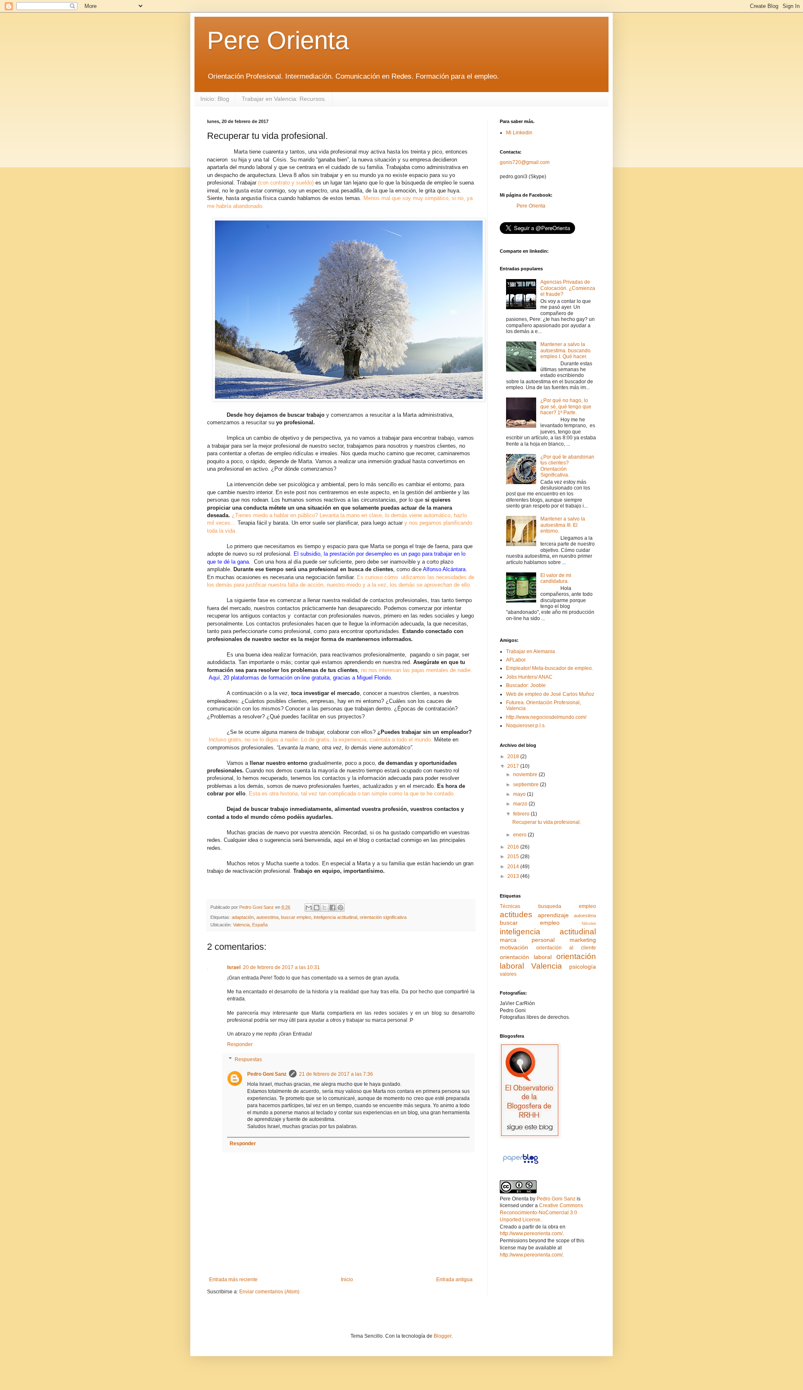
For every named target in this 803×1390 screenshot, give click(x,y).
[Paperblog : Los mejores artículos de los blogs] (520, 1164)
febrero (522, 814)
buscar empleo (296, 917)
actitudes (516, 914)
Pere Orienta (278, 40)
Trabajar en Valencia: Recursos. (284, 98)
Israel (233, 967)
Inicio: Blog (214, 98)
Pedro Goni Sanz (266, 1074)
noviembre (526, 774)
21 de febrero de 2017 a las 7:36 (336, 1074)
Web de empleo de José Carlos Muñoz (550, 694)
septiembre (526, 784)
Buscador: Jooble (526, 685)
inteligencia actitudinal (335, 917)
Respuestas (248, 1059)
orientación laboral (526, 957)
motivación (514, 947)
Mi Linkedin (519, 133)
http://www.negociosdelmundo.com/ (546, 717)
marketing (583, 939)
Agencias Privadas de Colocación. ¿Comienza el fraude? (567, 288)
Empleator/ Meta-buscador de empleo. (549, 668)
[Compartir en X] (324, 907)
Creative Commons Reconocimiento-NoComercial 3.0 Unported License (541, 1213)
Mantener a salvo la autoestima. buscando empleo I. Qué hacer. (565, 350)
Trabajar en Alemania (530, 651)
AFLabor (516, 660)
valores (508, 974)
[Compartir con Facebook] (332, 907)
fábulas (589, 923)
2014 (513, 866)
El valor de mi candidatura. (555, 578)
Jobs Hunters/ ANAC (529, 677)
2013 (513, 876)
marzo (521, 804)
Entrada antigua (454, 1279)
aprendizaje (553, 915)
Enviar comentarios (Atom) (269, 1292)
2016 (513, 847)
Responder (240, 1044)
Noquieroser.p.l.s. (526, 725)
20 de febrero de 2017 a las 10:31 (281, 967)
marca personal (527, 939)
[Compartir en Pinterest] (340, 907)
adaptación (243, 917)
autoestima (267, 917)
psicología (582, 966)
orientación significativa (383, 917)
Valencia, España (250, 924)
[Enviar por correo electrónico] (308, 907)
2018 (513, 756)
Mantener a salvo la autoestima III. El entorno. (562, 525)
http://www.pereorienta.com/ (531, 1233)
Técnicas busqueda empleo (548, 906)
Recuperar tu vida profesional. (546, 822)
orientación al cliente (566, 948)
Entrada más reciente (233, 1279)
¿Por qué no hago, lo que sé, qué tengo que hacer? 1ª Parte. (565, 406)
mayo (520, 794)
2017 (513, 766)
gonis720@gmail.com (525, 162)
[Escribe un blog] (316, 907)
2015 (513, 856)
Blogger (442, 1336)
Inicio (347, 1279)
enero (520, 835)
